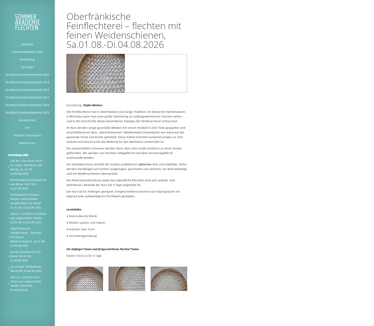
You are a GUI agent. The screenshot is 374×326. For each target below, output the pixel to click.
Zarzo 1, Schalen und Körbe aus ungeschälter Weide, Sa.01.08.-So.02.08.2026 (28, 218)
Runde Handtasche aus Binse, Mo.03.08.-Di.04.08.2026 (25, 256)
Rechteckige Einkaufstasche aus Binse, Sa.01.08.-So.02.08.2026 (28, 184)
